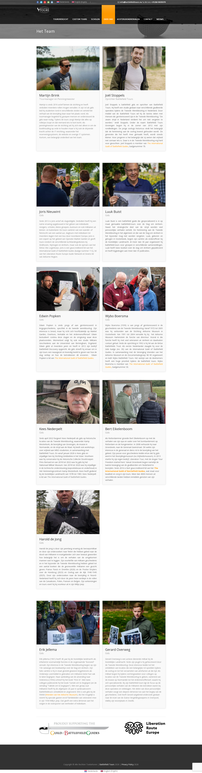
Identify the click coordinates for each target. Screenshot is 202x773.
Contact (148, 19)
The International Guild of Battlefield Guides (74, 358)
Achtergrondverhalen (128, 19)
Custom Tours (79, 19)
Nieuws (160, 19)
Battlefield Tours (106, 764)
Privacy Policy (127, 764)
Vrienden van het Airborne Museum (61, 694)
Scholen (95, 19)
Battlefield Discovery (48, 349)
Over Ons (108, 19)
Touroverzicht (60, 19)
